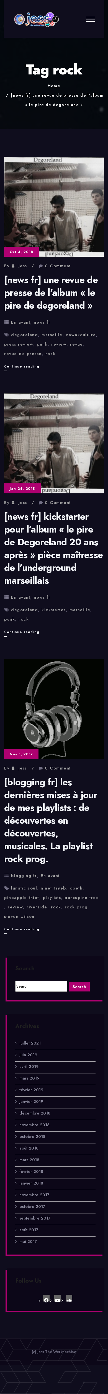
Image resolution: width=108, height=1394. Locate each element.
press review (18, 344)
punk (42, 344)
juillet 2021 (30, 1043)
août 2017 (28, 1230)
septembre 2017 (34, 1218)
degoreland (24, 335)
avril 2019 (28, 1066)
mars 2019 (29, 1078)
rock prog (76, 907)
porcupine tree (82, 898)
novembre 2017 (34, 1195)
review (58, 344)
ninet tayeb (53, 888)
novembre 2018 (34, 1125)
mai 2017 (28, 1241)
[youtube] (57, 1298)
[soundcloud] (69, 1298)
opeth (76, 888)
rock (50, 354)
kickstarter (54, 610)
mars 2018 (29, 1160)
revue (76, 344)
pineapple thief (21, 898)
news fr (42, 322)
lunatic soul (24, 888)
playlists (52, 898)
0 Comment (58, 266)
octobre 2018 (32, 1136)
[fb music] (46, 1298)
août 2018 (28, 1148)
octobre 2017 (32, 1206)
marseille (52, 335)
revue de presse (23, 354)
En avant (20, 322)
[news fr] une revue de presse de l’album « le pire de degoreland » (51, 292)
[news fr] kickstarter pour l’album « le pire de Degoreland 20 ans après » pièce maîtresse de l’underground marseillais (53, 548)
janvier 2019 (31, 1101)
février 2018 (31, 1171)
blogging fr (24, 876)
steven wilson (19, 916)
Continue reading (21, 367)
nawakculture (81, 335)
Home (54, 86)
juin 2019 (28, 1055)
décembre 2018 (34, 1113)
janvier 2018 (31, 1183)
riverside (37, 907)
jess (23, 266)
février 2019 (31, 1090)
